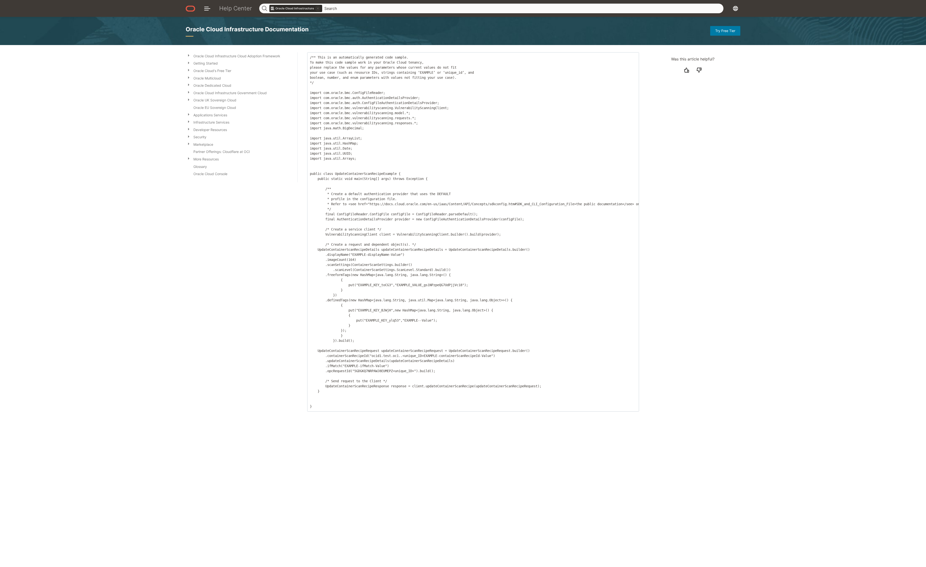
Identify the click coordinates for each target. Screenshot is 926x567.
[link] (295, 8)
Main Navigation (207, 8)
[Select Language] (735, 8)
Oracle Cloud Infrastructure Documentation (247, 29)
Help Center (235, 8)
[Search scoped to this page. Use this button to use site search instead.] (318, 8)
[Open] (188, 55)
